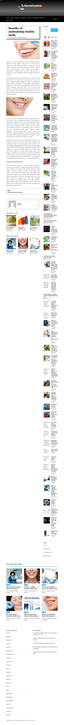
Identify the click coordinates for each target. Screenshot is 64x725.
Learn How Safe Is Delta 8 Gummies (54, 276)
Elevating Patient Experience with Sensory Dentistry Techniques (14, 616)
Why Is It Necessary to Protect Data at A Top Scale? (54, 323)
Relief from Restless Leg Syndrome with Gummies (54, 76)
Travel (7, 715)
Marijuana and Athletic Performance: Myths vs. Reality (54, 97)
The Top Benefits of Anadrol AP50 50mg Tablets (54, 117)
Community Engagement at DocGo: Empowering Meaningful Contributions (54, 138)
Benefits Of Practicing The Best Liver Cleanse (50, 221)
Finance (29, 17)
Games (8, 672)
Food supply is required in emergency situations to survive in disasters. (54, 360)
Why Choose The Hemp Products (54, 238)
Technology (35, 17)
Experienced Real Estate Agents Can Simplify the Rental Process (54, 151)
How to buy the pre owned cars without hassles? (54, 414)
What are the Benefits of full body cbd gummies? (54, 86)
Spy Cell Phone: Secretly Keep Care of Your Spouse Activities (54, 468)
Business (17, 17)
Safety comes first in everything (54, 532)
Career (7, 643)
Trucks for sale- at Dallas (53, 458)
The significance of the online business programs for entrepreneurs (54, 335)
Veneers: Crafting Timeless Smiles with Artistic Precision (22, 252)
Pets (7, 690)
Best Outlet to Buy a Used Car (54, 405)
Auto (7, 633)
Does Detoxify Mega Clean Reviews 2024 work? (33, 229)
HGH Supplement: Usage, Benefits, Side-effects (54, 186)
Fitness (8, 665)
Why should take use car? (54, 450)
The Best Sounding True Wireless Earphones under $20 (54, 396)
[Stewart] (12, 204)
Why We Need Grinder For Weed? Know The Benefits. (54, 229)
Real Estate (9, 693)
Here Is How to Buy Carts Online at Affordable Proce (54, 107)
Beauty (8, 636)
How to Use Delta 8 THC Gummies (54, 314)
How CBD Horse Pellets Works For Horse (49, 256)
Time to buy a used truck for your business (54, 433)
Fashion (8, 658)
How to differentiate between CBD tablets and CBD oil (54, 348)
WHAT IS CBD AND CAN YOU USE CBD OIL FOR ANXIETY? (54, 286)
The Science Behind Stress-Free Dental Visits (35, 252)
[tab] (45, 37)
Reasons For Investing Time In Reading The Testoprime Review (54, 163)
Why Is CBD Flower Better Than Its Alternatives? (54, 248)
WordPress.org (47, 555)
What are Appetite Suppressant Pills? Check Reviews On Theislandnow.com (54, 266)
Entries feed (46, 548)
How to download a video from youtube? (54, 478)
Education (42, 17)
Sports (7, 704)
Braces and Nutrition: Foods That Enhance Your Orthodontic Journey (48, 616)
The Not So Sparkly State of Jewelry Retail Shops (54, 511)
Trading (8, 711)
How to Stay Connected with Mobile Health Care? (54, 127)
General (8, 675)
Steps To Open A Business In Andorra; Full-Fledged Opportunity (54, 372)
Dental (8, 584)
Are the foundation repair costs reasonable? (54, 207)
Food (7, 668)
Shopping (23, 17)
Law (7, 686)
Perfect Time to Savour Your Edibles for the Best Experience (54, 43)
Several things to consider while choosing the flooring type (51, 296)
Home (7, 17)
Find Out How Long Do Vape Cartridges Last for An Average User (54, 175)
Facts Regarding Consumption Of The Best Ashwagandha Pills (50, 215)
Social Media (9, 700)
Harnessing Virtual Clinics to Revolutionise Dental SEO (31, 616)
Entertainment (9, 654)
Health (12, 17)
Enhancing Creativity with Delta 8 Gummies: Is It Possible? (22, 229)
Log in (45, 545)
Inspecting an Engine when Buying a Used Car (54, 442)
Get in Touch (9, 20)
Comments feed (47, 552)
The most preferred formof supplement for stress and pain (54, 304)
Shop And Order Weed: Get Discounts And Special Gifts (54, 384)
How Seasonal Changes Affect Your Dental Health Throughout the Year (54, 490)
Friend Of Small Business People (53, 502)
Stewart (24, 37)
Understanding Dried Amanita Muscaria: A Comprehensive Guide (54, 55)
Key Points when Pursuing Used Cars (53, 424)
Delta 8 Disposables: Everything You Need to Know (54, 197)
